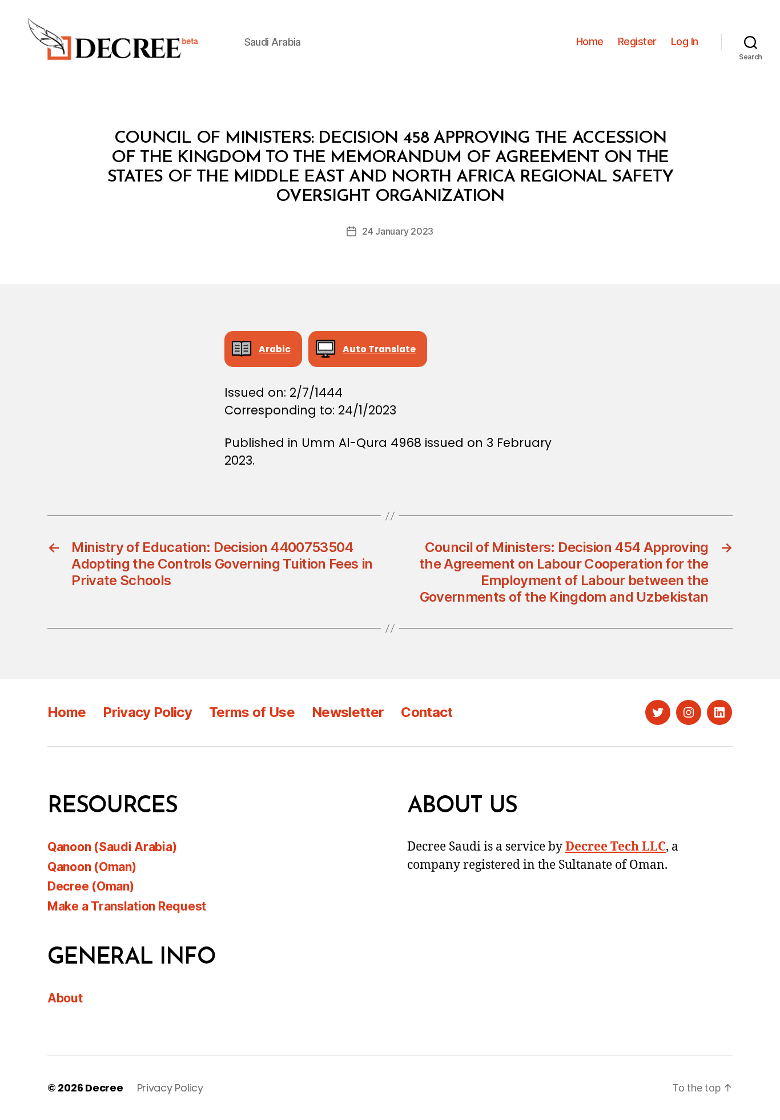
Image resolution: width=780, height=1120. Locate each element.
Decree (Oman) (90, 886)
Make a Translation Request (126, 906)
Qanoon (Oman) (91, 867)
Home (590, 41)
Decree (104, 1088)
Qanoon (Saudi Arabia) (111, 847)
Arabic (275, 349)
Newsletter (348, 712)
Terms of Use (252, 712)
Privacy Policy (147, 712)
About (65, 998)
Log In (684, 41)
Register (637, 41)
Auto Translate (379, 349)
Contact (426, 712)
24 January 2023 (397, 231)
